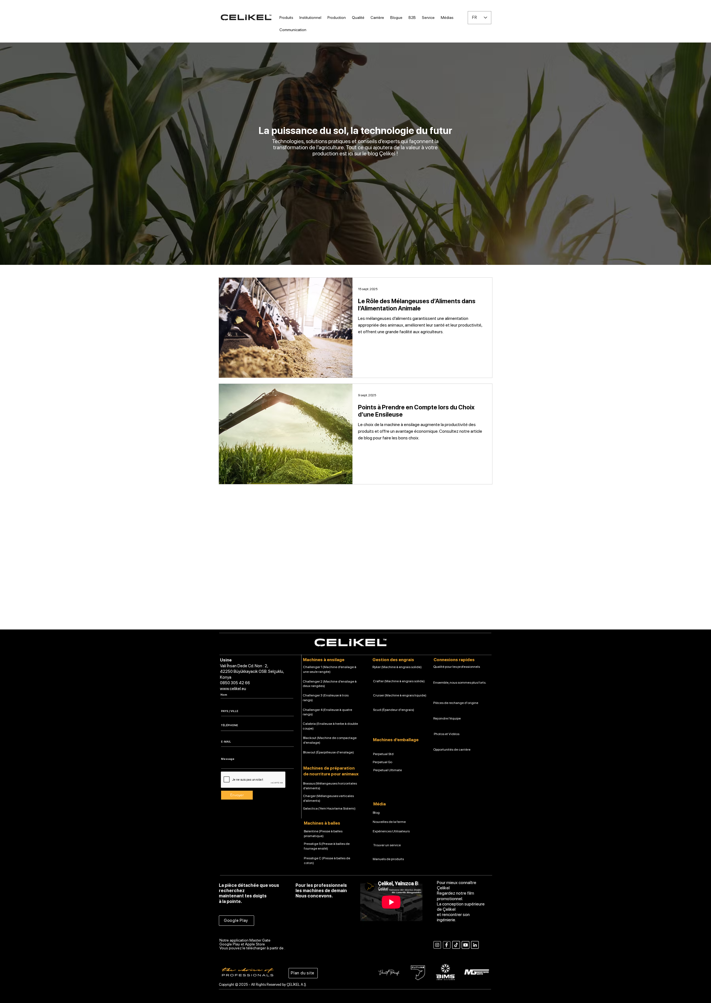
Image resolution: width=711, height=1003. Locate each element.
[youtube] (465, 945)
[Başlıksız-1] (446, 945)
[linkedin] (475, 945)
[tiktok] (456, 945)
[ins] (437, 945)
